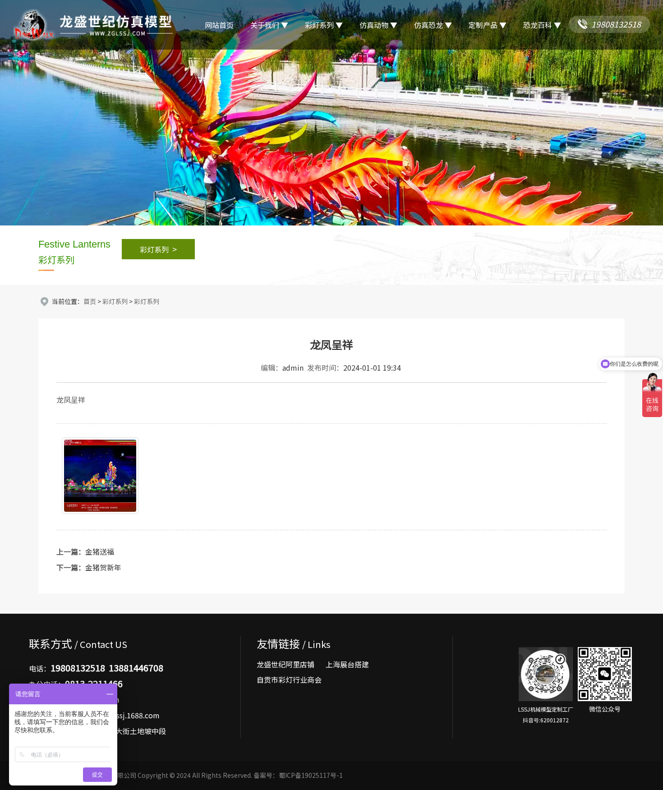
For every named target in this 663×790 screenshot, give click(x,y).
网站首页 (219, 24)
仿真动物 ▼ (378, 24)
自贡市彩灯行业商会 (289, 680)
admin (293, 367)
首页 (89, 301)
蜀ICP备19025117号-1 (311, 775)
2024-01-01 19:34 (372, 367)
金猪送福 (99, 551)
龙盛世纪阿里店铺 (285, 664)
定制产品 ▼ (487, 24)
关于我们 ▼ (269, 24)
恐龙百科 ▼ (542, 24)
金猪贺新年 (103, 567)
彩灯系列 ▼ (324, 24)
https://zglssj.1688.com (120, 715)
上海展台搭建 (347, 664)
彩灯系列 (158, 249)
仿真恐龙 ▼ (433, 24)
